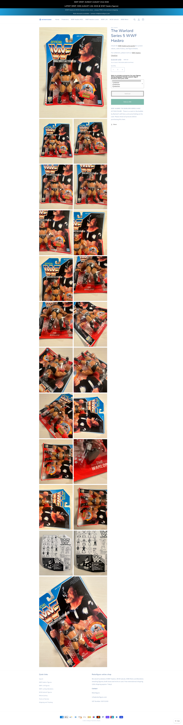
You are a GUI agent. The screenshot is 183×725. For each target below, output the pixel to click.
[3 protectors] (126, 86)
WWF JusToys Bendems (46, 689)
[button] (134, 19)
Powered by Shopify (95, 720)
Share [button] (115, 124)
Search (41, 679)
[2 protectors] (126, 84)
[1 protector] (126, 83)
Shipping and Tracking (46, 702)
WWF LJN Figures (44, 685)
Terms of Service (44, 699)
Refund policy (43, 695)
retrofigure (88, 720)
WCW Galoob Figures (45, 692)
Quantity (113, 66)
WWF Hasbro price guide (126, 46)
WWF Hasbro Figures (45, 682)
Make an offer (127, 103)
